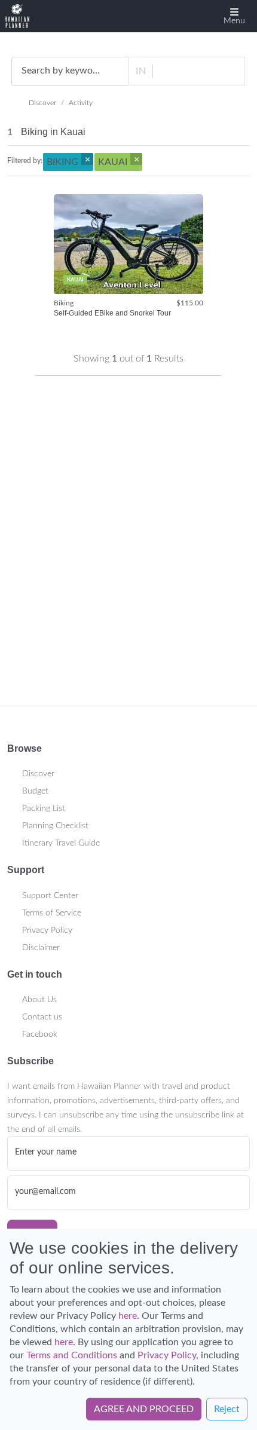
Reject (227, 1409)
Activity (81, 102)
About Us (39, 1000)
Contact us (42, 1017)
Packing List (43, 808)
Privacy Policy (47, 930)
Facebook (39, 1034)
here (127, 1316)
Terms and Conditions (71, 1355)
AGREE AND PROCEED (144, 1409)
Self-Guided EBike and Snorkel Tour (112, 313)
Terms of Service (51, 913)
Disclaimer (41, 948)
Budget (35, 791)
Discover (42, 102)
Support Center (50, 896)
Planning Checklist (55, 826)
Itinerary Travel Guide (61, 843)
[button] (234, 16)
